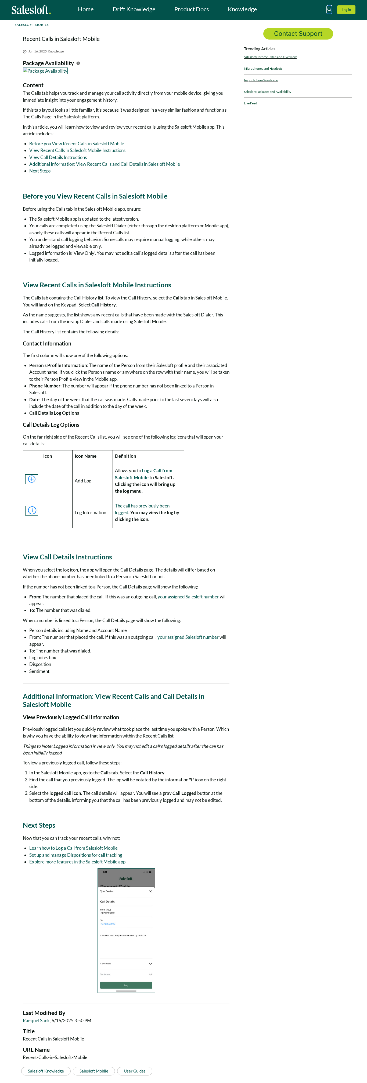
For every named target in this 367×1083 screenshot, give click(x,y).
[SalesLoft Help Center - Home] (31, 9)
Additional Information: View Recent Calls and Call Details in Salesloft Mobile (104, 164)
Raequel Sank (36, 1020)
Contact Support (298, 33)
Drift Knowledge (134, 9)
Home (86, 9)
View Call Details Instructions (58, 157)
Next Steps (40, 171)
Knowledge (242, 9)
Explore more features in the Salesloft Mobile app (77, 862)
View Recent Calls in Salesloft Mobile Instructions (77, 150)
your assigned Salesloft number (189, 596)
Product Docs (191, 9)
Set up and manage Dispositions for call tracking (75, 855)
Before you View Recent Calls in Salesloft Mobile (76, 143)
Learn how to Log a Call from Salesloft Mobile (73, 848)
